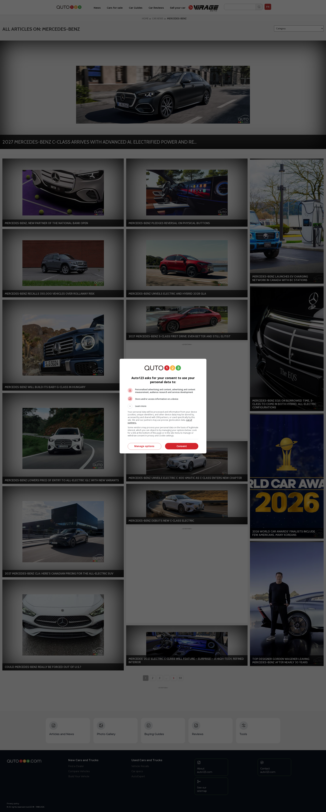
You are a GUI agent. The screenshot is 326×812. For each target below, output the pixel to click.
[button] (163, 406)
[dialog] (163, 406)
